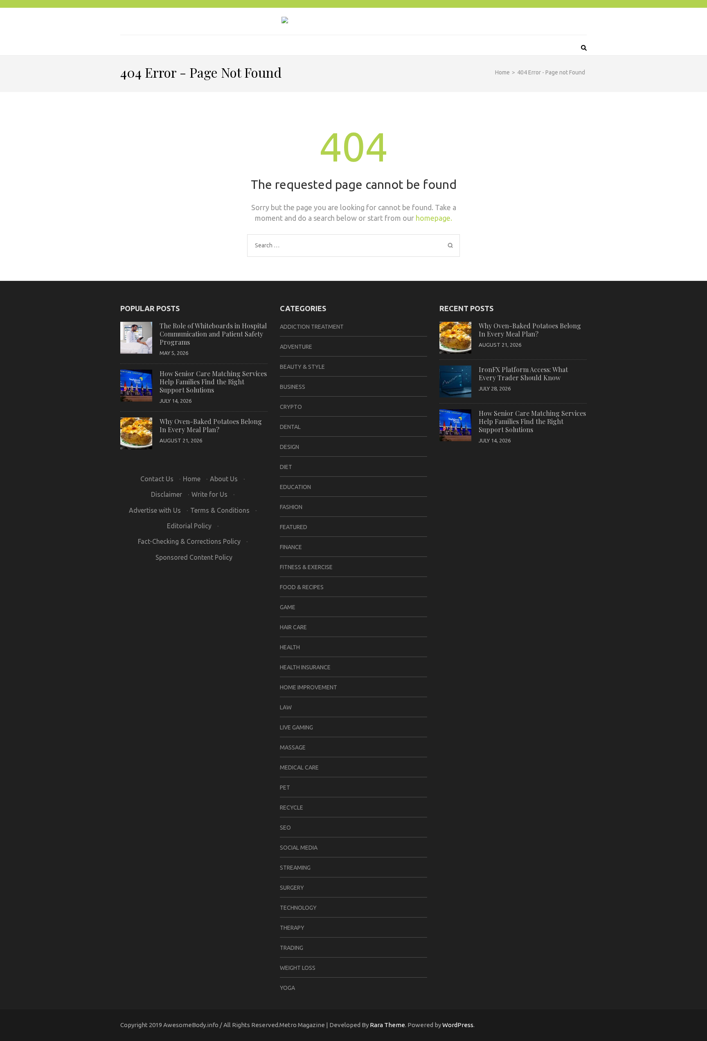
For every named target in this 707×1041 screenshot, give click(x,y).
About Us (224, 478)
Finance (291, 547)
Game (287, 607)
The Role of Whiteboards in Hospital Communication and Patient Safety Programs (213, 333)
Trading (291, 948)
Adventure (296, 346)
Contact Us (156, 478)
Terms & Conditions (220, 510)
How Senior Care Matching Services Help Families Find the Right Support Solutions (213, 381)
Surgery (292, 887)
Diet (286, 467)
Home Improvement (308, 687)
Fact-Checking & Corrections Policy (189, 541)
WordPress (457, 1024)
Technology (298, 907)
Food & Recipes (302, 587)
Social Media (298, 847)
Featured (293, 527)
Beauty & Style (302, 366)
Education (295, 487)
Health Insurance (305, 667)
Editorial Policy (189, 525)
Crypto (291, 407)
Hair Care (293, 627)
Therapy (292, 927)
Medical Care (299, 767)
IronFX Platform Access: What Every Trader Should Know (523, 373)
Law (286, 707)
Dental (290, 427)
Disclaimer (166, 494)
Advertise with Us (155, 510)
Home (191, 478)
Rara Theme (387, 1024)
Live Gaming (296, 727)
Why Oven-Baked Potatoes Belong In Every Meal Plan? (211, 425)
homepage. (434, 218)
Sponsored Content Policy (193, 557)
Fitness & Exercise (306, 567)
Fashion (291, 507)
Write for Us (209, 494)
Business (292, 387)
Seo (285, 827)
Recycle (291, 807)
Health (290, 647)
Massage (293, 747)
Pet (285, 787)
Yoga (287, 988)
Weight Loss (297, 968)
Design (289, 447)
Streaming (295, 867)
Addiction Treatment (312, 326)
